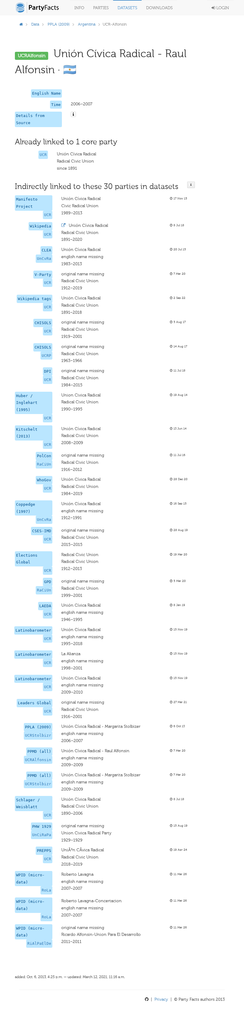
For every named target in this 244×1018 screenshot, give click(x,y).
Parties (101, 7)
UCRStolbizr (38, 735)
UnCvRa (44, 258)
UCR (43, 154)
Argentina (87, 24)
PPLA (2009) (59, 24)
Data (35, 24)
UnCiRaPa (41, 835)
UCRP (46, 355)
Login (222, 7)
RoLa (46, 890)
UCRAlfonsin (38, 760)
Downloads (159, 7)
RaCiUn (44, 464)
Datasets (127, 7)
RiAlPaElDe (39, 943)
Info (79, 7)
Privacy (161, 999)
